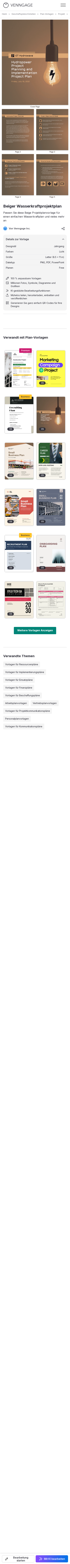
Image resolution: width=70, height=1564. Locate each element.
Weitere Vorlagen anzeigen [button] (35, 630)
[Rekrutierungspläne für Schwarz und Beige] (19, 415)
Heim (4, 14)
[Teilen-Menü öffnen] (63, 228)
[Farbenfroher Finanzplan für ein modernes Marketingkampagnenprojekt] (51, 369)
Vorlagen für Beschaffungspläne (22, 695)
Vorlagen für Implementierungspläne (24, 672)
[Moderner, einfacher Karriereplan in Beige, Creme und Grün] (51, 461)
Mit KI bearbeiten (54, 1558)
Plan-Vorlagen (47, 14)
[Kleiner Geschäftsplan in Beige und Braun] (19, 461)
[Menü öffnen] (63, 5)
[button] (18, 1558)
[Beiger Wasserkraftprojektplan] (51, 415)
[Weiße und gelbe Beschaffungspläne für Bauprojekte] (19, 369)
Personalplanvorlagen (17, 718)
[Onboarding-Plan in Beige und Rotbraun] (51, 553)
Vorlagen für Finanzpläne (18, 687)
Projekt (61, 14)
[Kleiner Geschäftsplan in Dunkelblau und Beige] (51, 507)
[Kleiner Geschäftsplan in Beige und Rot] (19, 507)
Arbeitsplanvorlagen (16, 703)
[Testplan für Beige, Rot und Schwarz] (19, 600)
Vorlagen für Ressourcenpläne (21, 664)
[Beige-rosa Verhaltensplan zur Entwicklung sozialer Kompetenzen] (51, 600)
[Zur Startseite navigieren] (18, 5)
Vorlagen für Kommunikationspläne (23, 726)
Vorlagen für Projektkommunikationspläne (27, 711)
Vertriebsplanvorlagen (45, 703)
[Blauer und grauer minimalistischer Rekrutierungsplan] (19, 553)
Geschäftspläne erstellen (24, 14)
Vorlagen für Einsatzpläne (19, 679)
